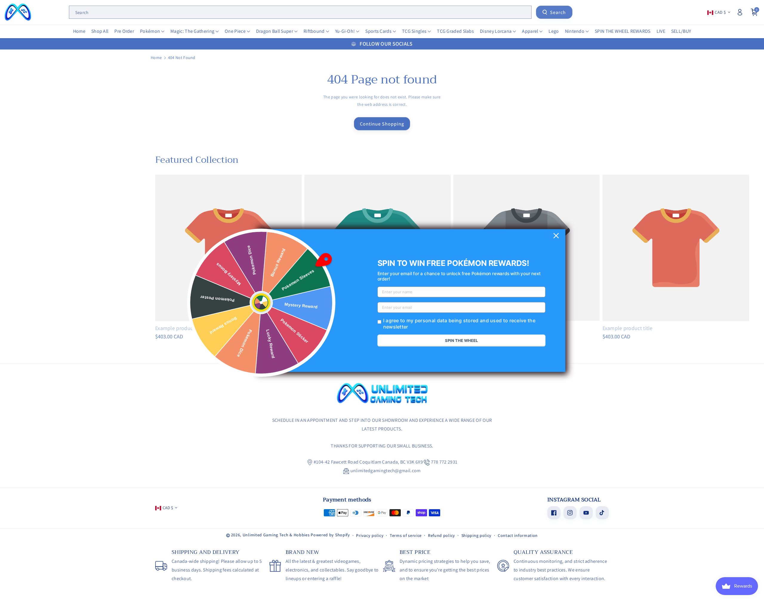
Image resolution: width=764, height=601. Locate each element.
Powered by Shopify (330, 535)
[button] (152, 31)
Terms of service (406, 535)
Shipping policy (476, 535)
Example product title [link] (180, 328)
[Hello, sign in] (740, 12)
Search (558, 12)
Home (156, 57)
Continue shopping (382, 124)
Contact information (518, 535)
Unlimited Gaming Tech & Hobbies (276, 535)
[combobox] (300, 12)
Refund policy (441, 535)
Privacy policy (369, 535)
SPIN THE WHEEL (461, 340)
